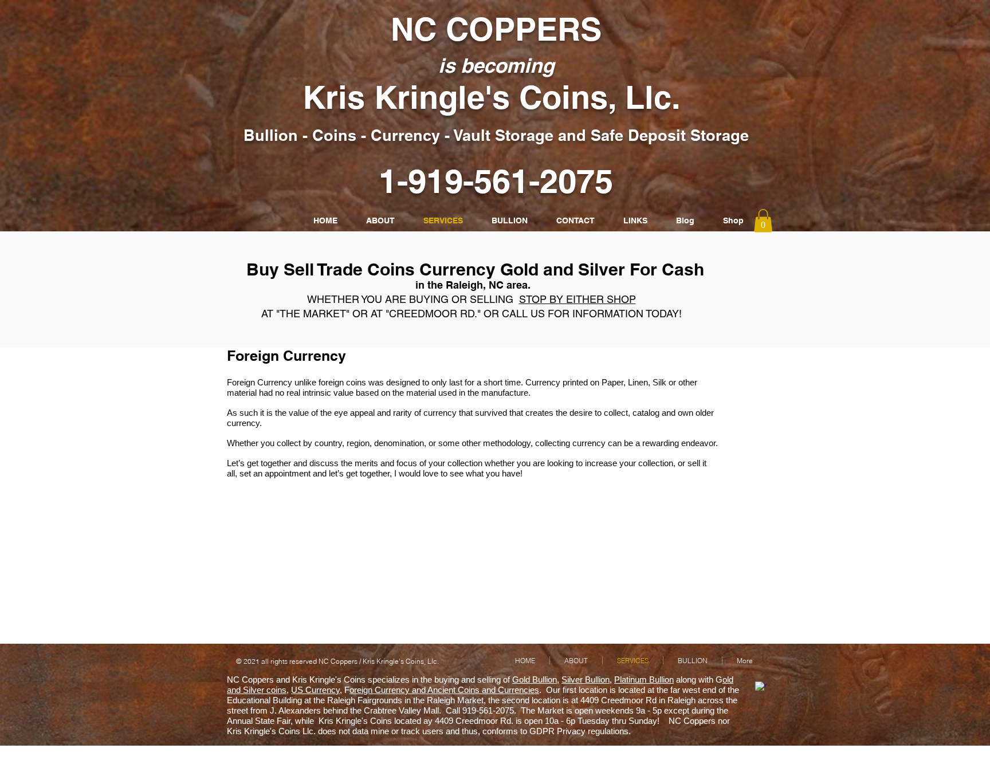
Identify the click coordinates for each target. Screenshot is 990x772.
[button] (763, 221)
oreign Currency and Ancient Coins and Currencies (444, 690)
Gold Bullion (534, 679)
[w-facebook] (761, 687)
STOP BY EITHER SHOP (577, 299)
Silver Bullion (585, 679)
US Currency (315, 690)
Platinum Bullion (644, 679)
